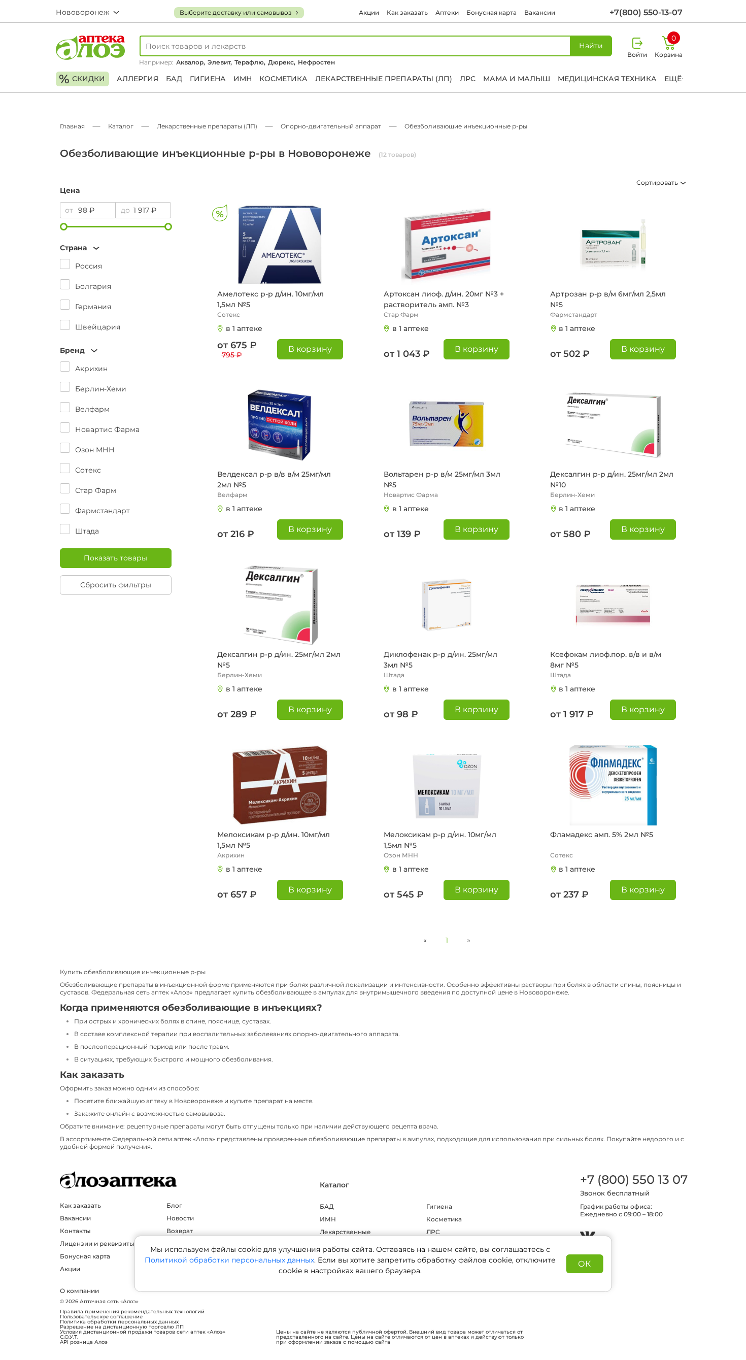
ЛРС (468, 78)
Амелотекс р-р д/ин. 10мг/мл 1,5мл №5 (270, 299)
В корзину (310, 349)
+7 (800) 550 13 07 (633, 1179)
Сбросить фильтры (115, 584)
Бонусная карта (491, 12)
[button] (116, 248)
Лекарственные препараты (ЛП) (383, 78)
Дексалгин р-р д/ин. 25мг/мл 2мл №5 (279, 660)
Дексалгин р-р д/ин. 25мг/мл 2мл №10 (611, 479)
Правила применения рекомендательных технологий (132, 1311)
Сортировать (658, 182)
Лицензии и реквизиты (97, 1243)
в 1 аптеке (244, 328)
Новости (180, 1218)
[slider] (63, 226)
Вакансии (539, 12)
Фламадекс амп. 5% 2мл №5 (601, 834)
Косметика (283, 78)
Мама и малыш (516, 78)
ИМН (242, 78)
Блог (174, 1205)
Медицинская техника (607, 78)
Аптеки (447, 12)
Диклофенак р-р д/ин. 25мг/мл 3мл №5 (440, 660)
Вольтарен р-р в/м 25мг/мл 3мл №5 (442, 479)
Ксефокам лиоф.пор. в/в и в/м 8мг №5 (605, 660)
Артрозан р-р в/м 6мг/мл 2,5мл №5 (608, 299)
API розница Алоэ (84, 1342)
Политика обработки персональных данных (119, 1321)
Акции (369, 12)
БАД (174, 78)
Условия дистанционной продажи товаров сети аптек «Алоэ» (142, 1332)
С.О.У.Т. (69, 1337)
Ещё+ (675, 78)
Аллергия (137, 78)
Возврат (179, 1231)
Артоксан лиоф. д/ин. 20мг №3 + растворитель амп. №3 (444, 299)
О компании (79, 1291)
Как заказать (407, 12)
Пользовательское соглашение (101, 1316)
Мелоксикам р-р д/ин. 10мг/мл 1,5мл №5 (273, 840)
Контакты (75, 1231)
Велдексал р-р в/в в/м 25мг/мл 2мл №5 (274, 479)
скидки (82, 79)
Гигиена (208, 78)
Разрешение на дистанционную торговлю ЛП (122, 1327)
